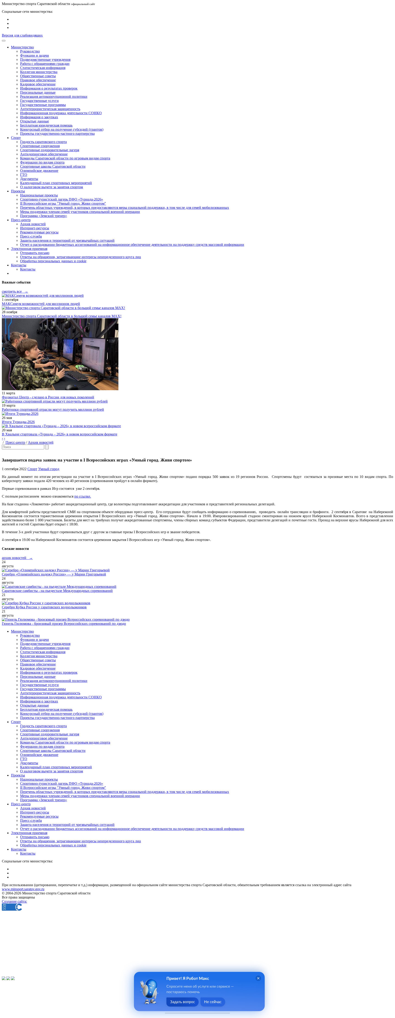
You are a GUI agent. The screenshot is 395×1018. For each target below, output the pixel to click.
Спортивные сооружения (40, 146)
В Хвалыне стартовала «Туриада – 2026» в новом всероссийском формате (59, 434)
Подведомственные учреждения (45, 59)
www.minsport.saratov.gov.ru (23, 889)
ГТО (23, 175)
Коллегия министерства (38, 72)
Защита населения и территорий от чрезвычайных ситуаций (67, 240)
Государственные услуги (39, 101)
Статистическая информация (42, 68)
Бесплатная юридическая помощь (46, 125)
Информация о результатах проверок (48, 88)
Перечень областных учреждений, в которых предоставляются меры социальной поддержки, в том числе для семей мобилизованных (124, 207)
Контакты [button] (18, 265)
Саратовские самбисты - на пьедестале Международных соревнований (57, 591)
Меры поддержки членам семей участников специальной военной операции (80, 212)
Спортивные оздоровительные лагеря (49, 150)
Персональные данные (38, 92)
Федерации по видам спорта (42, 162)
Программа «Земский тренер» (43, 216)
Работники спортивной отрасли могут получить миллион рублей (53, 409)
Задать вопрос (182, 1002)
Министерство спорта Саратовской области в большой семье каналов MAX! (61, 316)
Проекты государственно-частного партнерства (57, 133)
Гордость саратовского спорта (43, 142)
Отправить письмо (34, 253)
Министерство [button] (22, 47)
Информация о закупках (39, 117)
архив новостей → (17, 558)
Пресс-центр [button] (21, 220)
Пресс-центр (15, 442)
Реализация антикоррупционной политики (53, 96)
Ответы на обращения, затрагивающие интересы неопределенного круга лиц (80, 257)
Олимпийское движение (39, 170)
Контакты (27, 269)
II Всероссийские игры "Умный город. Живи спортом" (63, 203)
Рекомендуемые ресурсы (39, 232)
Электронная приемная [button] (29, 249)
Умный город (48, 469)
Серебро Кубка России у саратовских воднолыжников (44, 607)
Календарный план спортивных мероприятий (56, 183)
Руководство (30, 51)
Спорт (32, 469)
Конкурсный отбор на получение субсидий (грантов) (61, 129)
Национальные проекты (39, 195)
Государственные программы (43, 105)
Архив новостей (33, 224)
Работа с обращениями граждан (44, 64)
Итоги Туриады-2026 (18, 422)
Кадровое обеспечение (38, 84)
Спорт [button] (16, 138)
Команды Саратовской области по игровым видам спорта (65, 158)
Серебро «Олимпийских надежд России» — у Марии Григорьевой (54, 574)
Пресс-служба (31, 236)
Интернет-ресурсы (34, 228)
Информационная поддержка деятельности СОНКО (61, 113)
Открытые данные (34, 121)
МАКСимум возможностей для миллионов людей (41, 304)
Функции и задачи (34, 55)
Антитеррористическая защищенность (50, 109)
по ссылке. (82, 496)
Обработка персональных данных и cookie (53, 261)
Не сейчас (213, 1002)
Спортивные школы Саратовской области (52, 166)
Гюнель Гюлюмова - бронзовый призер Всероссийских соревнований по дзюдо (64, 624)
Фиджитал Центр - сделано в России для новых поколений (48, 397)
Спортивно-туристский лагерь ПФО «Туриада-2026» (61, 199)
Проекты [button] (18, 191)
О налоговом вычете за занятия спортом (51, 187)
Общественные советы (38, 76)
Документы (29, 179)
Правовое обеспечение (38, 80)
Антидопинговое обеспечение (44, 154)
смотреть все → (15, 291)
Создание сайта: (14, 901)
